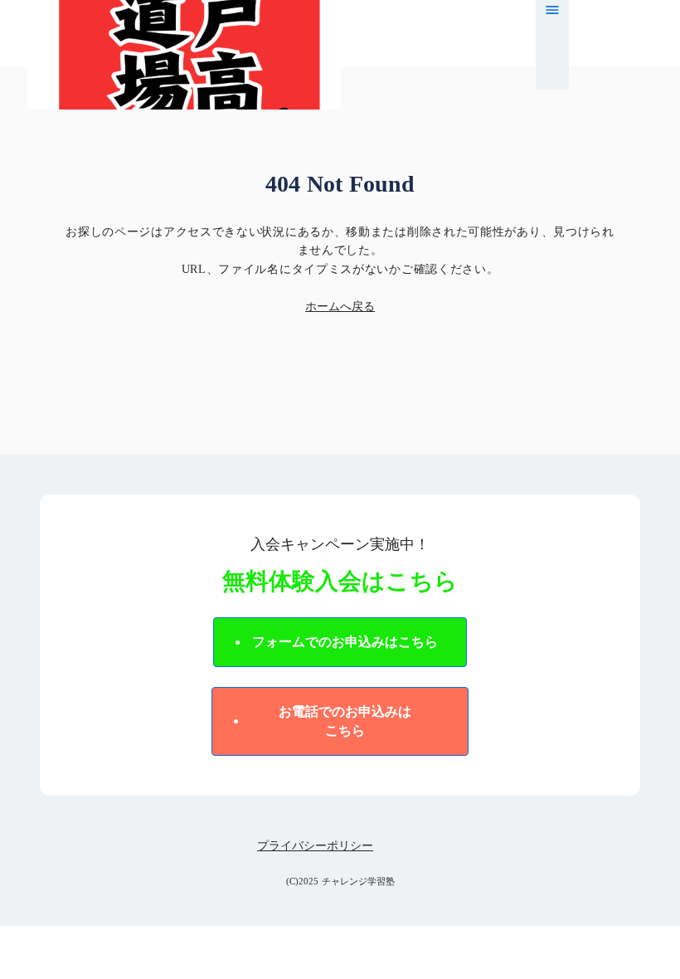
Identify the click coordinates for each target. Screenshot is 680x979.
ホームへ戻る (340, 306)
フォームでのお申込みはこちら (345, 642)
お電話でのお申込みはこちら (345, 720)
